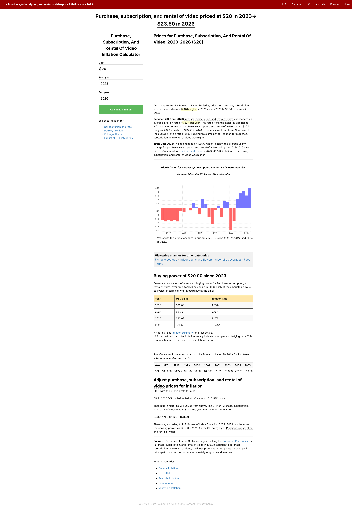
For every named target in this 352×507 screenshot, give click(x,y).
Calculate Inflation (121, 109)
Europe (334, 4)
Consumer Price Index (235, 441)
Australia (320, 4)
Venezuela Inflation (170, 488)
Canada (296, 4)
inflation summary (182, 332)
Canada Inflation (168, 468)
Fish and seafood (166, 259)
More (346, 4)
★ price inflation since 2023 (49, 4)
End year (104, 92)
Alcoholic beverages (228, 259)
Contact (190, 503)
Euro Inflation (166, 483)
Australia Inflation (169, 478)
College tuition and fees (118, 126)
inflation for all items (190, 151)
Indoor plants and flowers (196, 259)
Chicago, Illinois (113, 134)
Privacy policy (205, 503)
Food (247, 259)
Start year (104, 77)
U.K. (308, 4)
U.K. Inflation (166, 473)
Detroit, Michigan (114, 130)
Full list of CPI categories (118, 138)
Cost (101, 62)
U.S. (284, 4)
